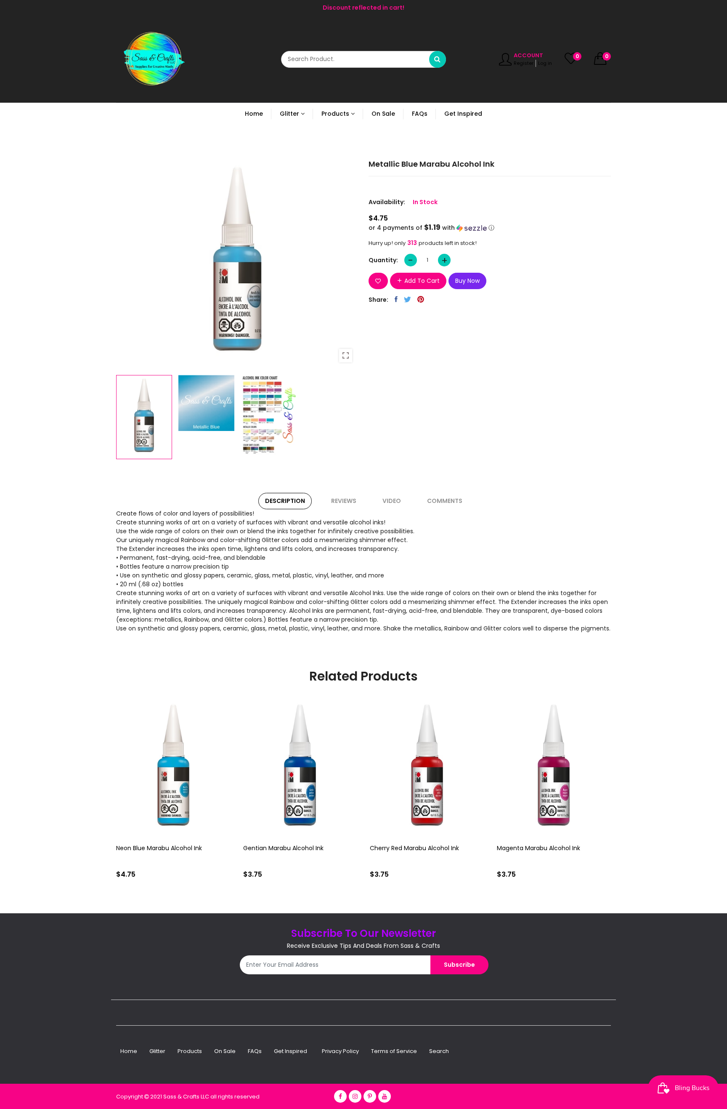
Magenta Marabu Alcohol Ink (538, 848)
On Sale (225, 1051)
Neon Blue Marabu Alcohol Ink (159, 848)
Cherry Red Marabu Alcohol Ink (414, 848)
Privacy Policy (340, 1051)
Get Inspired (290, 1051)
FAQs (255, 1051)
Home (128, 1051)
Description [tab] (285, 501)
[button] (490, 227)
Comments (444, 501)
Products (190, 1051)
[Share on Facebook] (396, 299)
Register (523, 63)
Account (528, 55)
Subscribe (459, 964)
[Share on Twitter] (407, 299)
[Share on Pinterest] (420, 299)
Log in (545, 63)
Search (439, 1051)
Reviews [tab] (343, 501)
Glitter (157, 1051)
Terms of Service (394, 1051)
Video (391, 501)
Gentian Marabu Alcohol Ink (283, 848)
